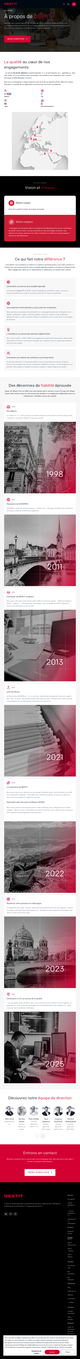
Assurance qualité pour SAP (71, 1213)
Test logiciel (71, 1199)
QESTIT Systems (70, 1256)
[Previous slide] (37, 1136)
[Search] (64, 4)
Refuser (68, 1352)
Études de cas (72, 1291)
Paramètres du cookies (36, 1352)
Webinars (70, 1295)
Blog (69, 1287)
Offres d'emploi (70, 1318)
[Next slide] (43, 1136)
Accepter (52, 1352)
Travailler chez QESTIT (71, 1312)
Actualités (71, 1302)
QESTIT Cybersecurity (72, 1244)
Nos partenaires (71, 1273)
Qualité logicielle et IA (71, 1205)
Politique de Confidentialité (27, 1345)
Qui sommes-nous (71, 1267)
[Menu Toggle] (74, 4)
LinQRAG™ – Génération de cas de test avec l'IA (71, 1330)
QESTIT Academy (70, 1250)
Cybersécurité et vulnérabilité (72, 1221)
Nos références (71, 1279)
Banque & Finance (71, 1232)
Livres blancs (71, 1299)
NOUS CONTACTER (15, 39)
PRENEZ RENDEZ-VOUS (38, 1172)
